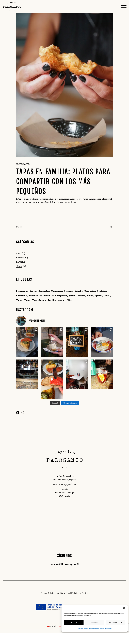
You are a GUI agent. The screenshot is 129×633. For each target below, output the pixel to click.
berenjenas (22, 290)
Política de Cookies (83, 628)
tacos (19, 300)
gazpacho (44, 295)
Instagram (70, 564)
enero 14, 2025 (23, 163)
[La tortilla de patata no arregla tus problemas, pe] (52, 379)
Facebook (55, 564)
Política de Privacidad (50, 593)
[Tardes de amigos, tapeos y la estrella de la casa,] (77, 342)
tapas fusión (39, 300)
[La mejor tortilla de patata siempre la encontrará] (27, 342)
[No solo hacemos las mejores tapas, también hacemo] (52, 342)
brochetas (44, 290)
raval (107, 295)
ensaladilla (21, 295)
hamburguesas (59, 295)
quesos (98, 295)
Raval (19, 261)
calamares (56, 290)
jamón (72, 295)
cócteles (101, 290)
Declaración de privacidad (96, 628)
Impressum (108, 628)
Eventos (20, 257)
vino (69, 300)
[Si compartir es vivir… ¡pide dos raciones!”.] (102, 374)
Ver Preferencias (115, 622)
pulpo (90, 295)
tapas (27, 300)
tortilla (52, 300)
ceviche (78, 290)
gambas (33, 295)
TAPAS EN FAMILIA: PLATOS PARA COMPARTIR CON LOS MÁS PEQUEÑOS (63, 181)
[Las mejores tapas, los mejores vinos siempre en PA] (27, 374)
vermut (62, 300)
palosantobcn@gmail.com (64, 484)
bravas (33, 290)
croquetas (89, 290)
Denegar (94, 622)
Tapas (19, 265)
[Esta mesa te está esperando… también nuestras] (77, 374)
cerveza (68, 290)
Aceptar (74, 622)
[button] (124, 608)
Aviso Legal (66, 593)
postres (81, 295)
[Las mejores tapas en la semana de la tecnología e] (102, 342)
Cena (18, 253)
